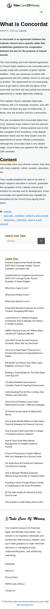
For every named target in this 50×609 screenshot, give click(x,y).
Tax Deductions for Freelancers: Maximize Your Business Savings (24, 464)
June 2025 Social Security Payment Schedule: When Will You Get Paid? (21, 341)
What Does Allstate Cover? (17, 295)
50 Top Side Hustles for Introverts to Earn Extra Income (23, 494)
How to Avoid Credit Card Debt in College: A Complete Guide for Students (24, 432)
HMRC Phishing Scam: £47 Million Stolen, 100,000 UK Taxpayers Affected (24, 332)
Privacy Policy (11, 577)
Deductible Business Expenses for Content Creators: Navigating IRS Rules (24, 309)
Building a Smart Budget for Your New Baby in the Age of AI (25, 374)
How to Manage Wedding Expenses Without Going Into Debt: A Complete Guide (24, 474)
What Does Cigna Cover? (16, 288)
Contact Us (10, 591)
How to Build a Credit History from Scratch (24, 502)
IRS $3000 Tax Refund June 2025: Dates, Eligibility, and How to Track (24, 364)
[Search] (41, 241)
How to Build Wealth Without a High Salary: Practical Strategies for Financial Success (25, 422)
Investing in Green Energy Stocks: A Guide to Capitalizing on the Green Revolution (24, 484)
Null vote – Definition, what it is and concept (26, 215)
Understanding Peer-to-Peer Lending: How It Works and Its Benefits (24, 393)
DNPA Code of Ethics (15, 584)
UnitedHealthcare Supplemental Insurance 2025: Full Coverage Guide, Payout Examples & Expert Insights (24, 278)
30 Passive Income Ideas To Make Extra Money (23, 413)
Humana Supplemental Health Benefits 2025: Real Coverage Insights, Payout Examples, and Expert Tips (23, 265)
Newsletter (10, 564)
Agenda (8, 211)
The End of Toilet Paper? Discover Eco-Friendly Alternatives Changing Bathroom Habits (24, 353)
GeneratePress (27, 605)
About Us (9, 571)
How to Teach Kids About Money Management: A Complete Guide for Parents (21, 444)
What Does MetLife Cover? (17, 301)
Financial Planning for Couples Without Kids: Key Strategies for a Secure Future (23, 455)
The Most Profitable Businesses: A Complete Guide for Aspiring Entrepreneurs (24, 383)
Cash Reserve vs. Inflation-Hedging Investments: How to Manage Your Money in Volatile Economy (24, 321)
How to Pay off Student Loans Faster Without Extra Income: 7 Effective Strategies (25, 403)
